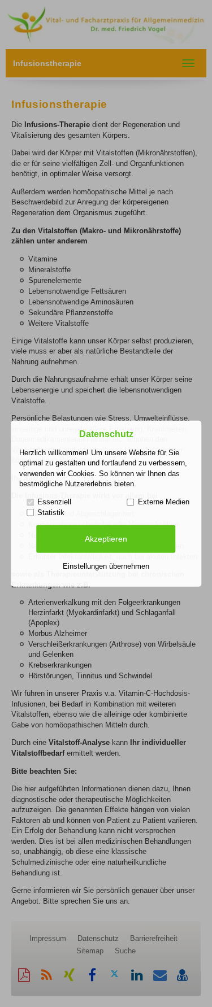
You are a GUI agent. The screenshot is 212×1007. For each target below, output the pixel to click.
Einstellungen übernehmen (106, 566)
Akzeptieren (106, 538)
